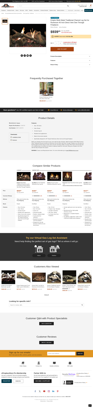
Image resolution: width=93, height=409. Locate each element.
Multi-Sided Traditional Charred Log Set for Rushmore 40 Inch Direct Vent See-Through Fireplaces (23, 185)
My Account (70, 10)
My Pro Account (88, 10)
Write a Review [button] (54, 27)
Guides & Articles (60, 10)
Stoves (17, 10)
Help (82, 10)
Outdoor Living (53, 10)
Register (6, 381)
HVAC (26, 10)
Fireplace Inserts (10, 10)
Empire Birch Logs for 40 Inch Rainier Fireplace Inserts (84, 286)
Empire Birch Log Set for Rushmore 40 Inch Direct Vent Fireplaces (38, 286)
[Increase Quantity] (60, 43)
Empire (18, 123)
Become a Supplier (43, 381)
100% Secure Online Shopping (55, 1)
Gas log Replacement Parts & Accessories (13, 13)
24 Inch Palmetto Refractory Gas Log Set (38, 183)
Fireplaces (3, 10)
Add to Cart (62, 49)
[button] (67, 110)
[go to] (46, 89)
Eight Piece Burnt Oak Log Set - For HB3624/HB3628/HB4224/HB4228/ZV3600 (72, 184)
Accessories (36, 10)
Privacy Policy (50, 401)
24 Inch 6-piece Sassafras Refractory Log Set (54, 183)
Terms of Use (43, 401)
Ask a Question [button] (62, 27)
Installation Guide (16, 137)
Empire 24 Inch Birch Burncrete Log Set (6, 286)
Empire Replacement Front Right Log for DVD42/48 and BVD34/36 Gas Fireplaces (23, 286)
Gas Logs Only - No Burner (28, 13)
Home (2, 13)
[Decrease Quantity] (56, 43)
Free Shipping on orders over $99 (20, 1)
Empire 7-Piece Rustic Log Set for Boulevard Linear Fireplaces (68, 286)
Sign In (18, 381)
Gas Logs (22, 10)
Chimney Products (44, 10)
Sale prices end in (74, 1)
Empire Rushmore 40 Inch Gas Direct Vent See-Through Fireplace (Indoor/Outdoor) (46, 98)
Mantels (31, 10)
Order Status (77, 10)
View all (46, 294)
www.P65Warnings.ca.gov (72, 150)
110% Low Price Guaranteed (38, 1)
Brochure (14, 140)
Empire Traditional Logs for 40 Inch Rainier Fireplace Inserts (53, 286)
